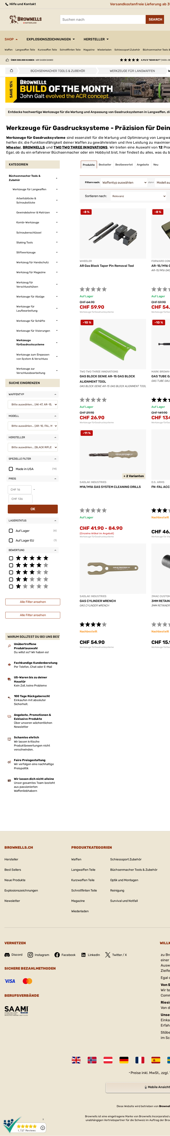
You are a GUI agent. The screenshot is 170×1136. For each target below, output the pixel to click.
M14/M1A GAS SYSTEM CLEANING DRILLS (110, 487)
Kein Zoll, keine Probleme (30, 685)
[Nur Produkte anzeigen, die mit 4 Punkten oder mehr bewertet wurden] (33, 564)
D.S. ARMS (157, 482)
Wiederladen (104, 49)
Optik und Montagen (124, 880)
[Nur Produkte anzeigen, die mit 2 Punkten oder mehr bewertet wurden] (33, 579)
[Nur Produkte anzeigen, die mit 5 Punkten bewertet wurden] (33, 557)
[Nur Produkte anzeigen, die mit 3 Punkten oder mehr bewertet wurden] (33, 572)
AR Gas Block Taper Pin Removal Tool (107, 266)
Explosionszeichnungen (49, 39)
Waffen (9, 49)
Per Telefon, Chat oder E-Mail (33, 666)
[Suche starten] (155, 19)
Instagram (42, 955)
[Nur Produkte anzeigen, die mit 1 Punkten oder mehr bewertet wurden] (33, 586)
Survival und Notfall (124, 901)
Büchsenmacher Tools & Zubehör (133, 870)
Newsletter (12, 901)
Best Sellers (12, 870)
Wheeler (13, 147)
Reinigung (117, 890)
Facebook (68, 955)
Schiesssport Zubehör (127, 49)
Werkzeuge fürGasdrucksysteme (97, 312)
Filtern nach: (92, 182)
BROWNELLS (34, 147)
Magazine (89, 49)
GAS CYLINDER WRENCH (98, 601)
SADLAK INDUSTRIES (93, 482)
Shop (9, 39)
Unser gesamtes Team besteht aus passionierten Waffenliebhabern (34, 786)
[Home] (10, 71)
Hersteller (94, 39)
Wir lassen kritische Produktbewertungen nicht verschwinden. (32, 745)
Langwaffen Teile (25, 49)
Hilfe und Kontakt (22, 4)
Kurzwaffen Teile (47, 49)
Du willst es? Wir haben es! (31, 652)
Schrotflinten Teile (70, 49)
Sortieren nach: (96, 196)
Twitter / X (119, 955)
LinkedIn (94, 955)
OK (33, 509)
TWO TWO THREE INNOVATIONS (81, 147)
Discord (17, 955)
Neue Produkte (14, 880)
